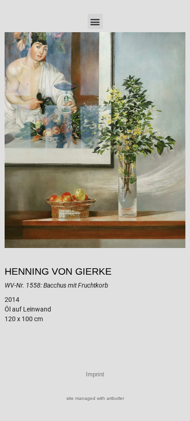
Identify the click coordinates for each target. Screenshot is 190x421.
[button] (95, 21)
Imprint (95, 374)
